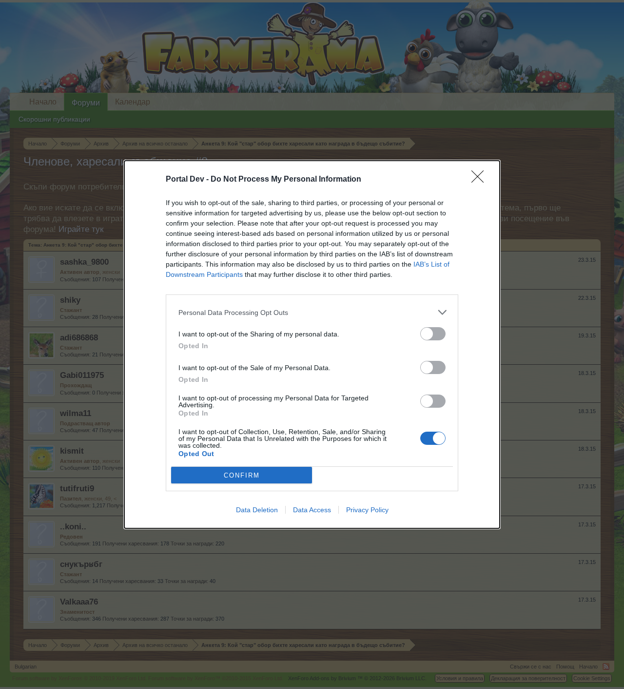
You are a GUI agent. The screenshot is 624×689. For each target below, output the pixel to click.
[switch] (433, 333)
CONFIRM (242, 475)
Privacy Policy (367, 510)
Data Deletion (257, 510)
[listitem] (312, 312)
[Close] (480, 179)
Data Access (312, 510)
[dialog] (312, 344)
